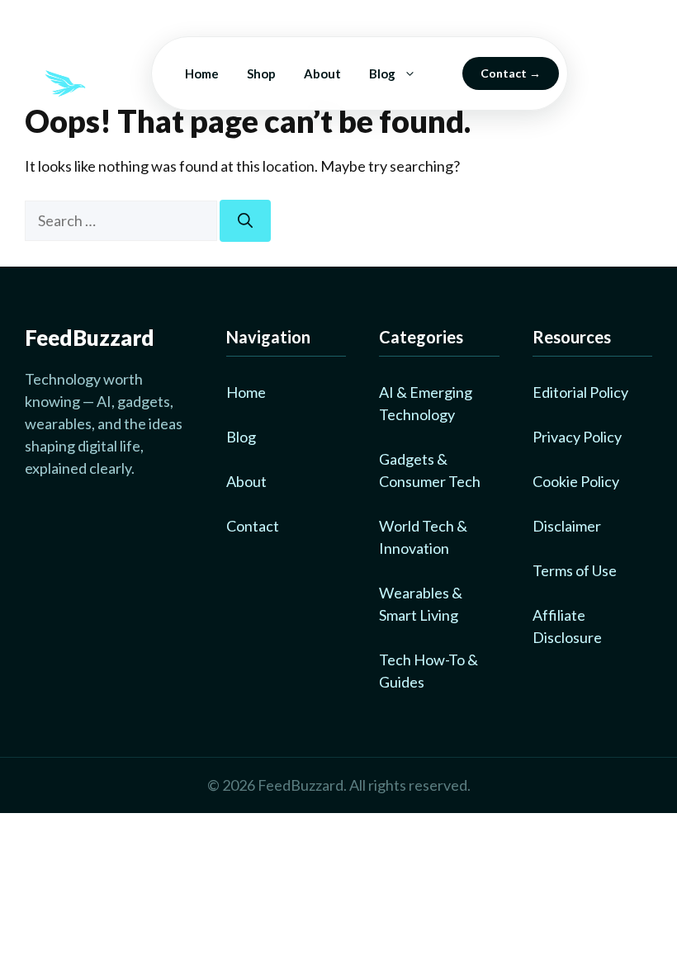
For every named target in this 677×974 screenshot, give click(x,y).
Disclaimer (567, 526)
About (322, 73)
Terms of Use (575, 570)
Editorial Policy (580, 392)
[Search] (245, 221)
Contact (504, 73)
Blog (382, 73)
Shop (261, 73)
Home (202, 73)
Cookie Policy (576, 481)
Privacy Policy (577, 437)
